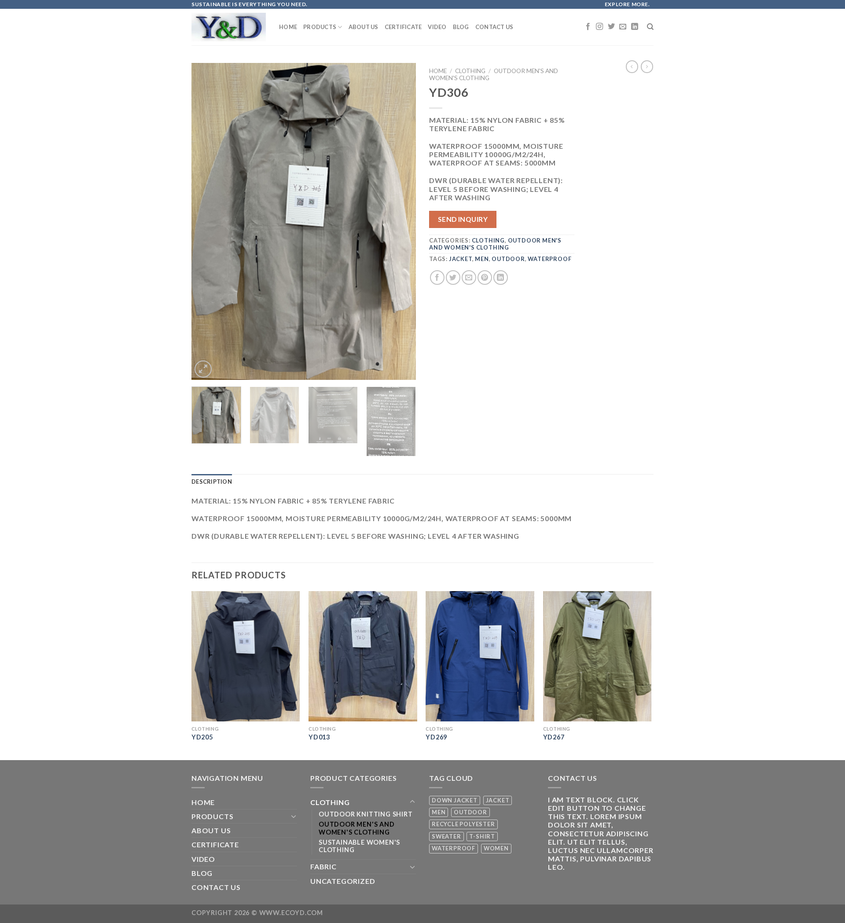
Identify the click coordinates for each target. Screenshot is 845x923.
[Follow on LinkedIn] (635, 27)
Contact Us (494, 26)
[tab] (211, 481)
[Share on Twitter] (453, 277)
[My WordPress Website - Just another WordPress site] (228, 27)
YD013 (319, 737)
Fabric (323, 866)
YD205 (202, 737)
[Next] (400, 221)
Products (319, 26)
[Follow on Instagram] (599, 27)
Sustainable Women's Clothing (359, 845)
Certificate (403, 26)
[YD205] (245, 656)
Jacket (460, 258)
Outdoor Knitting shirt (366, 814)
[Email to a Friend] (469, 277)
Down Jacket (455, 800)
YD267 (554, 737)
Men (482, 258)
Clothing (470, 70)
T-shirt (482, 836)
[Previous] (207, 221)
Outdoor (508, 258)
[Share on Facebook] (437, 277)
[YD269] (480, 656)
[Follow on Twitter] (611, 27)
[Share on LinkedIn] (500, 277)
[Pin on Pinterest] (485, 277)
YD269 (436, 737)
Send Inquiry (463, 219)
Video (437, 26)
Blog (461, 26)
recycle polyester (463, 823)
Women (496, 848)
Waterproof (549, 258)
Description (211, 481)
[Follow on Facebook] (588, 27)
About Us (363, 26)
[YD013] (363, 656)
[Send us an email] (623, 27)
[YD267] (597, 656)
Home (288, 26)
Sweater (446, 836)
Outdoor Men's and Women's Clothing (495, 243)
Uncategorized (342, 881)
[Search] (650, 26)
